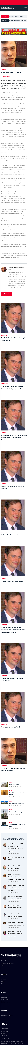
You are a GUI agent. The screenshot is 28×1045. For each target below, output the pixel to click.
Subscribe (3, 979)
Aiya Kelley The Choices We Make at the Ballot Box (15, 932)
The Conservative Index (7, 1015)
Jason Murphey (7, 76)
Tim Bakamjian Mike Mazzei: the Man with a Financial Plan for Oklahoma (16, 877)
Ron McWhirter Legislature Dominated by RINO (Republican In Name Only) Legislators (16, 847)
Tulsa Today (4, 997)
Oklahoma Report (5, 1002)
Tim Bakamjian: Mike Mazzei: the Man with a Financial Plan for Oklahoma (17, 21)
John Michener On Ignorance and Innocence (15, 915)
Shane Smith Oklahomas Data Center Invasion (15, 867)
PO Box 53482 (4, 961)
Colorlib (10, 1043)
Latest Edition (4, 1028)
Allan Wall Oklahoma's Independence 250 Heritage (15, 898)
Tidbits (3, 1033)
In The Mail (4, 1036)
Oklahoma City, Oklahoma (7, 963)
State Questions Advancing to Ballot (17, 16)
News (10, 782)
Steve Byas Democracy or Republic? (16, 858)
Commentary (4, 1031)
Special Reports (5, 1038)
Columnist (4, 335)
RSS (2, 984)
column (3, 69)
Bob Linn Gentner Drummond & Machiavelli (15, 906)
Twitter (3, 981)
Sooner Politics (5, 999)
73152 (2, 965)
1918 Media (20, 1043)
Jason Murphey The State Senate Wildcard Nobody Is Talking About (16, 888)
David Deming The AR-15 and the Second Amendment (16, 924)
